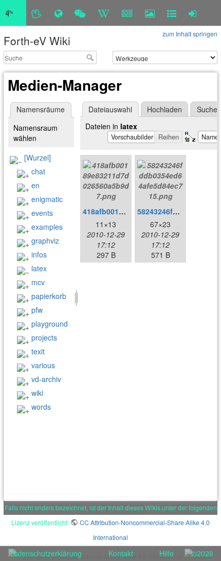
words (41, 407)
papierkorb (48, 296)
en (35, 185)
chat (38, 171)
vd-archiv (46, 379)
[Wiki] (104, 13)
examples (47, 227)
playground (49, 323)
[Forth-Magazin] (127, 13)
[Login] (192, 13)
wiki (37, 393)
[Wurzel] (37, 157)
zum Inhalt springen (189, 33)
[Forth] (36, 13)
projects (44, 337)
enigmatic (47, 199)
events (42, 213)
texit (38, 351)
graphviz (45, 240)
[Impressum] (171, 13)
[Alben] (150, 13)
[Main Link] (13, 13)
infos (39, 254)
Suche (91, 57)
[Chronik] (58, 13)
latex (39, 268)
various (43, 365)
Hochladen (164, 109)
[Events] (79, 13)
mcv (38, 282)
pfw (37, 310)
